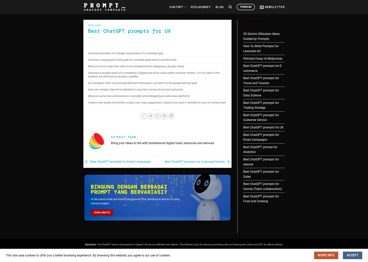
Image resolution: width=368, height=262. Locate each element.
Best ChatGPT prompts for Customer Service (195, 161)
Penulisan (94, 25)
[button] (230, 7)
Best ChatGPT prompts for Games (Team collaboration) (262, 186)
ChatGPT (176, 7)
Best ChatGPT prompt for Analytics (260, 149)
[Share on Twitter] (150, 116)
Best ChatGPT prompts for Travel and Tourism (261, 80)
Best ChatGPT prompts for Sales (261, 174)
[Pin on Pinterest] (164, 116)
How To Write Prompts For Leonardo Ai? (261, 48)
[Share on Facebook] (143, 116)
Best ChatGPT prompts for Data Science (261, 93)
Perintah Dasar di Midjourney (263, 58)
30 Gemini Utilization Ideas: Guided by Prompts (261, 36)
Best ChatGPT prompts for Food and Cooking (261, 199)
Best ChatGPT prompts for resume (261, 162)
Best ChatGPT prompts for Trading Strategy (261, 105)
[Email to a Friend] (157, 116)
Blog (219, 7)
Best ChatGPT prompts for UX (263, 127)
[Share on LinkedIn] (171, 116)
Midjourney (201, 7)
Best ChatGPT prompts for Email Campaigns (120, 161)
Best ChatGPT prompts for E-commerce (262, 68)
